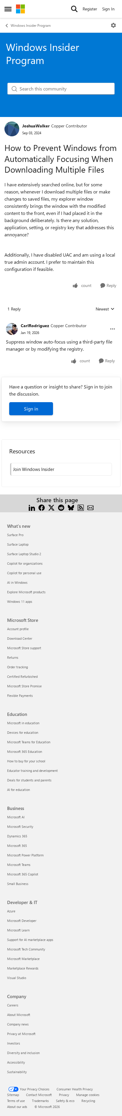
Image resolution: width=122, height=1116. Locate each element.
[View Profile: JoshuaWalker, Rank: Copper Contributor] (11, 128)
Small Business (17, 883)
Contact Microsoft (39, 1094)
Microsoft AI (16, 817)
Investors (13, 1043)
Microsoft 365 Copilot (22, 874)
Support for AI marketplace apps (30, 939)
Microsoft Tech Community (26, 949)
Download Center (19, 638)
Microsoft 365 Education (24, 751)
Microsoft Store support (24, 648)
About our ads (17, 1106)
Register (90, 9)
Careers (12, 1005)
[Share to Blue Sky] (71, 507)
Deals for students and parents (29, 780)
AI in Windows (17, 582)
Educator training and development (32, 770)
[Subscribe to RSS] (81, 507)
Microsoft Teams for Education (28, 742)
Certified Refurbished (22, 676)
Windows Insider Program (31, 25)
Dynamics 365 (17, 836)
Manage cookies (87, 1094)
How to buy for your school (26, 761)
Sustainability (17, 1072)
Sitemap (13, 1094)
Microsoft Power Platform (25, 855)
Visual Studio (16, 977)
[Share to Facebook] (41, 507)
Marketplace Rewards (22, 968)
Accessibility (16, 1062)
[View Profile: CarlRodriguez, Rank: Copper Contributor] (12, 329)
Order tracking (17, 667)
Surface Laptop (17, 544)
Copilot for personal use (24, 573)
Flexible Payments (20, 695)
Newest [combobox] (105, 309)
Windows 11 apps (19, 601)
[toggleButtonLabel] (113, 25)
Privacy (64, 1094)
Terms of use (16, 1100)
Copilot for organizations (25, 563)
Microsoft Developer (21, 920)
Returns (12, 657)
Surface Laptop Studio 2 (24, 554)
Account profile (18, 629)
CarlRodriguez (35, 325)
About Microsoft (18, 1014)
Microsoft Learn (18, 930)
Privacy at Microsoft (21, 1033)
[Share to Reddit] (61, 507)
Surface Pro (15, 535)
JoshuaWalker (36, 126)
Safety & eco (65, 1100)
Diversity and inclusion (23, 1053)
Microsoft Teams (18, 864)
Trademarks (40, 1100)
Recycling (88, 1100)
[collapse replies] (61, 321)
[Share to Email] (90, 507)
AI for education (18, 789)
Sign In (108, 9)
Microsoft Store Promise (24, 686)
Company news (18, 1024)
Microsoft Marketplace (23, 958)
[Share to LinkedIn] (32, 507)
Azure (11, 911)
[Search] (74, 9)
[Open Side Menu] (8, 8)
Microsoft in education (23, 723)
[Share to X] (51, 507)
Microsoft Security (20, 826)
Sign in (31, 408)
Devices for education (22, 732)
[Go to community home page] (20, 8)
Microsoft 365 (17, 845)
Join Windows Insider (33, 469)
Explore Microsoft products (26, 592)
